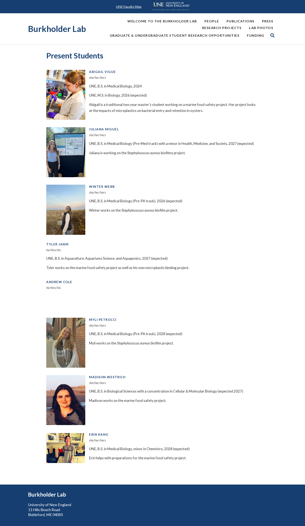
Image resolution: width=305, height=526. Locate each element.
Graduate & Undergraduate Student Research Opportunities (175, 35)
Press (267, 21)
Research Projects (222, 28)
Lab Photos (261, 28)
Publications (241, 21)
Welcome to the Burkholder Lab (162, 21)
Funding (255, 35)
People (212, 21)
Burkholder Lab (57, 29)
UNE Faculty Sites (129, 6)
